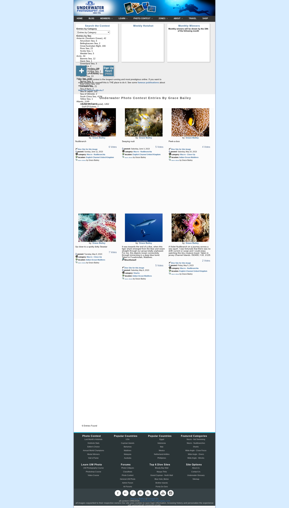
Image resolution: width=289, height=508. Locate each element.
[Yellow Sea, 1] (96, 99)
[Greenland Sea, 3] (96, 63)
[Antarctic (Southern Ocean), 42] (96, 38)
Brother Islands (161, 483)
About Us (196, 468)
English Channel (93, 157)
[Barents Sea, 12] (96, 58)
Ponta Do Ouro (162, 487)
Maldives (195, 157)
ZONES (162, 18)
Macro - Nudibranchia (96, 154)
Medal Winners (93, 454)
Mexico (162, 450)
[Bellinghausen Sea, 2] (96, 43)
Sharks (137, 273)
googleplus (133, 493)
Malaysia (127, 454)
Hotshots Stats (93, 443)
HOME (80, 18)
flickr (125, 493)
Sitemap (196, 479)
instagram (171, 493)
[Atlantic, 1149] (96, 101)
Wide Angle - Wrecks (195, 458)
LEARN (122, 18)
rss (148, 493)
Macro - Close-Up (187, 154)
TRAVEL (192, 18)
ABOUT (177, 18)
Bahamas (128, 447)
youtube (163, 493)
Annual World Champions (93, 450)
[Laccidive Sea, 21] (96, 86)
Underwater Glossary (196, 475)
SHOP (205, 18)
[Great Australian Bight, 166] (96, 46)
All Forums (127, 487)
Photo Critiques (127, 468)
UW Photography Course (93, 468)
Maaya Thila (162, 472)
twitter (155, 493)
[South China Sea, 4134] (96, 96)
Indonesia (162, 443)
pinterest (140, 493)
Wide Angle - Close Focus (195, 450)
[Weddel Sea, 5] (96, 53)
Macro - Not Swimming (196, 439)
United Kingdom (107, 157)
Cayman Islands (127, 443)
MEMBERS (105, 18)
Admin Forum (127, 483)
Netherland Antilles (161, 454)
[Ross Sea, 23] (96, 48)
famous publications (148, 82)
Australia (127, 458)
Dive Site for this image (88, 149)
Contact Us (195, 472)
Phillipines (161, 458)
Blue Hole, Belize (162, 479)
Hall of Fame (93, 458)
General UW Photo (127, 479)
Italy (161, 447)
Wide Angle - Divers (196, 454)
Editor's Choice (93, 447)
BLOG (91, 18)
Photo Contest (127, 475)
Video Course (93, 475)
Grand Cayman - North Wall (161, 475)
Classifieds (127, 472)
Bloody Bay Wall (161, 468)
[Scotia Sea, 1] (96, 51)
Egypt (161, 439)
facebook (118, 493)
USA (127, 439)
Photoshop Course (93, 472)
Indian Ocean (184, 157)
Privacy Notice (138, 498)
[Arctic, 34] (96, 56)
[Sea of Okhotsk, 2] (96, 94)
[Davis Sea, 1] (96, 61)
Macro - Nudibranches (196, 443)
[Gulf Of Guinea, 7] (96, 106)
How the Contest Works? (91, 90)
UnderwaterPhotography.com (155, 501)
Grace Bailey (98, 137)
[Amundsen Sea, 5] (96, 41)
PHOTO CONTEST (142, 18)
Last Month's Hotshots (93, 439)
